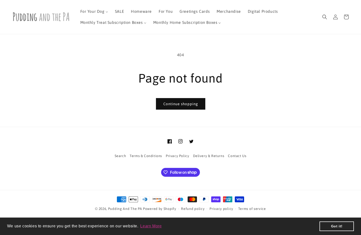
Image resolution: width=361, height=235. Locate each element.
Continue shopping (180, 104)
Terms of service (252, 209)
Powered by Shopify (159, 209)
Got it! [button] (337, 226)
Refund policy (193, 209)
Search (120, 156)
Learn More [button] (151, 226)
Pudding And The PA (125, 209)
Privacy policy (221, 209)
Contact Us (237, 156)
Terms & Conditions (146, 156)
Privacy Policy (177, 156)
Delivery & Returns (208, 156)
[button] (324, 17)
